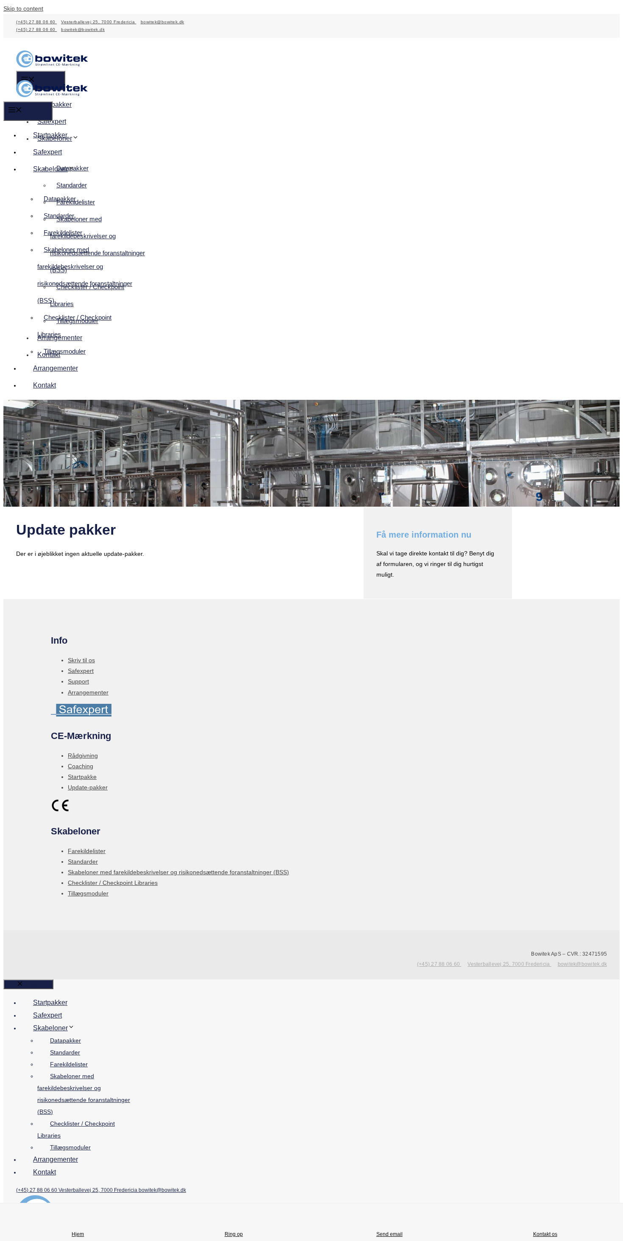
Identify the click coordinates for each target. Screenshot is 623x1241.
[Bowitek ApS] (52, 94)
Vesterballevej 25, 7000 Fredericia (98, 22)
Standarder (71, 185)
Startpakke (82, 776)
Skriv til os (81, 660)
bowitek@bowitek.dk (162, 22)
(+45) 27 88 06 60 (36, 22)
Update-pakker (88, 787)
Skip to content (23, 8)
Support (78, 681)
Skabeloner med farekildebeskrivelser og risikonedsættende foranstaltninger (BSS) (97, 244)
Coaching (80, 766)
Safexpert (51, 121)
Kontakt (44, 385)
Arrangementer (55, 368)
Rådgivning (83, 755)
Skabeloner (50, 169)
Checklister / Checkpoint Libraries (87, 295)
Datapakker (60, 198)
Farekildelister (63, 232)
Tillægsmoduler (65, 351)
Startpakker (54, 104)
